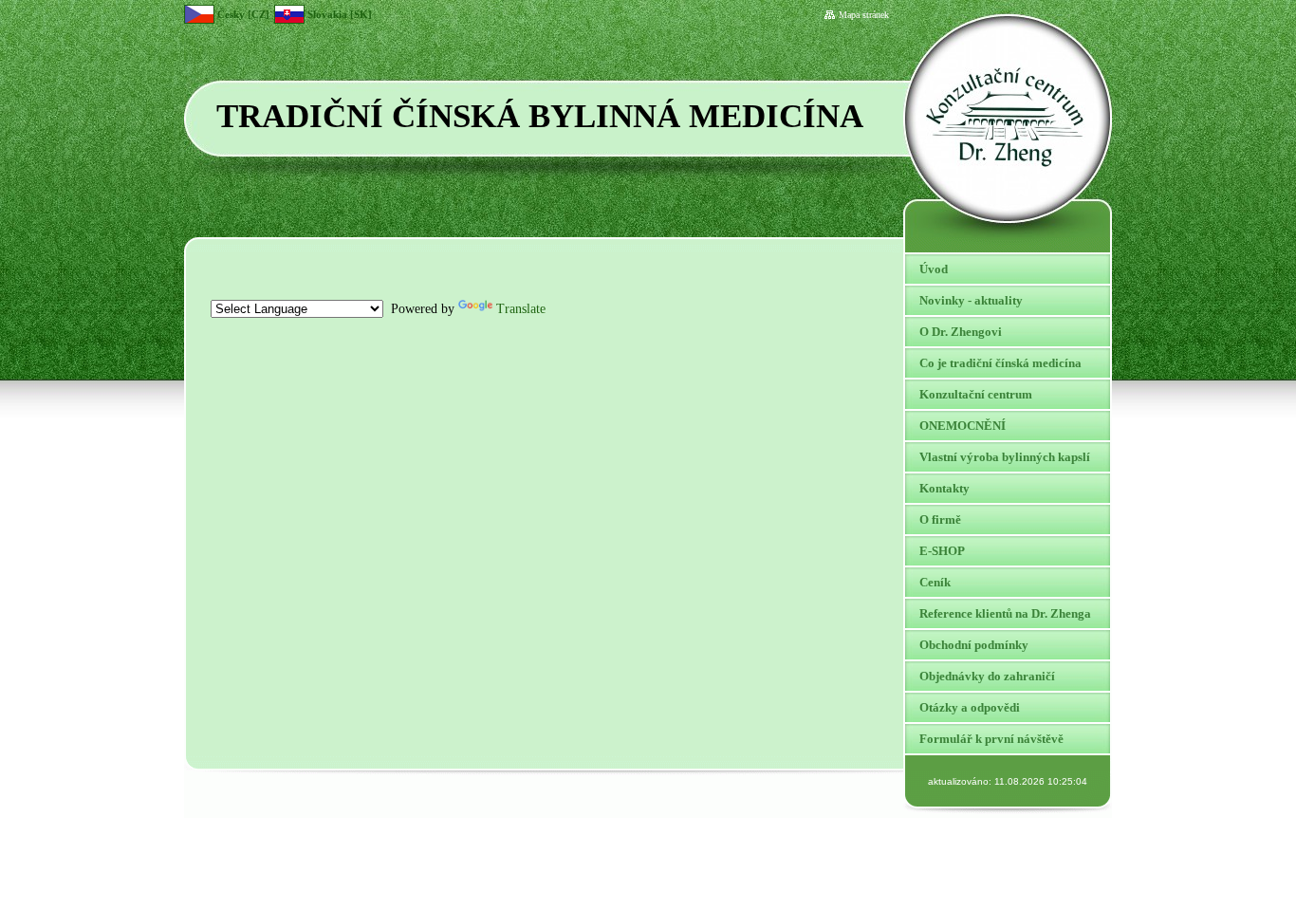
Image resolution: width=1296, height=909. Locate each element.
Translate (521, 309)
